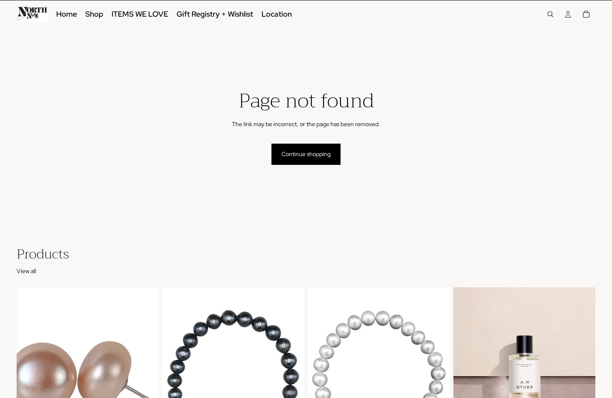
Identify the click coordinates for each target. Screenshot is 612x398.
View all (26, 271)
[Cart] (586, 14)
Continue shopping (306, 154)
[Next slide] (582, 376)
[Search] (550, 14)
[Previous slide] (465, 376)
